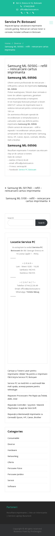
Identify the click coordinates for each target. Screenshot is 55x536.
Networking (13, 456)
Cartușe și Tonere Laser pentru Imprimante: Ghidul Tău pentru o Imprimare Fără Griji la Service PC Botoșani (27, 373)
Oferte (11, 462)
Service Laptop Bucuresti (19, 515)
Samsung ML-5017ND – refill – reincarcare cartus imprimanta (23, 189)
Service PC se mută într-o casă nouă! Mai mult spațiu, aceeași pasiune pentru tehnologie (26, 386)
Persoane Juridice (16, 474)
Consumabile (13, 438)
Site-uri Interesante (38, 512)
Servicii (11, 480)
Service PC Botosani (27, 169)
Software (12, 486)
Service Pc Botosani (20, 21)
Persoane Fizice (15, 468)
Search (11, 218)
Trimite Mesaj (32, 292)
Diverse (11, 444)
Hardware (12, 450)
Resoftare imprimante (17, 512)
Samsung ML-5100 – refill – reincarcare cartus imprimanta (28, 200)
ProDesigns (36, 531)
